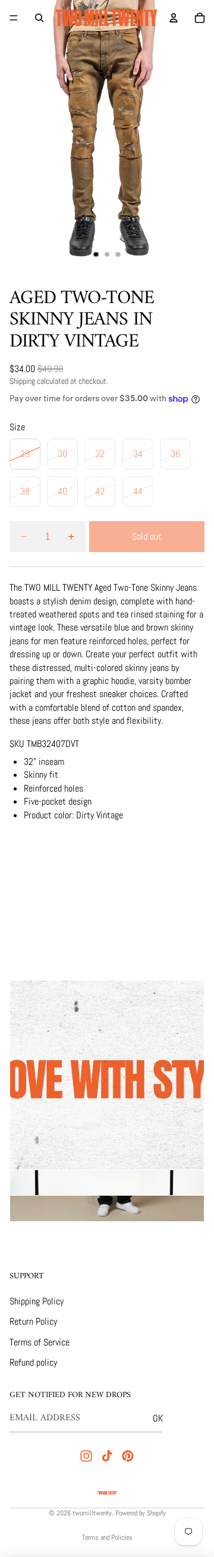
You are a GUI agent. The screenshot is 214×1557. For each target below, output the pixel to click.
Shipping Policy (37, 1301)
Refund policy (33, 1362)
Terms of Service (40, 1341)
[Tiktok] (107, 1456)
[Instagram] (86, 1456)
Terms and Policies (107, 1537)
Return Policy (33, 1321)
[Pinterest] (128, 1456)
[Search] (39, 18)
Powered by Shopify (140, 1513)
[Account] (173, 18)
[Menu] (13, 17)
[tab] (107, 1183)
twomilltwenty (92, 1513)
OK (158, 1418)
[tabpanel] (107, 1075)
